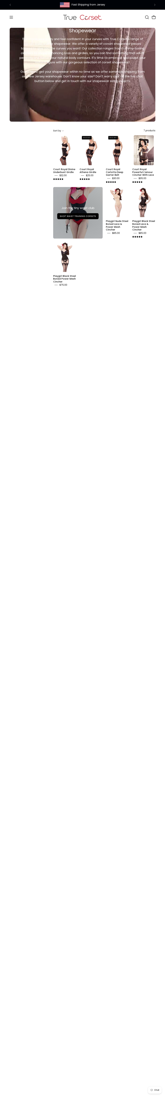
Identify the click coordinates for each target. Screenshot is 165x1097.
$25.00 (89, 175)
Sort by (57, 130)
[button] (146, 17)
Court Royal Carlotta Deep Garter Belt (114, 172)
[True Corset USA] (82, 17)
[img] (58, 179)
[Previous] (10, 4)
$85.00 (116, 233)
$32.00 (63, 175)
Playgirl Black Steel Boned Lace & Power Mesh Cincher (143, 225)
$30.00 (116, 178)
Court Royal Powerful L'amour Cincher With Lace (143, 172)
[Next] (154, 4)
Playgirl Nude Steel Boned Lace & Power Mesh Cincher (117, 225)
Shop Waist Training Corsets (78, 216)
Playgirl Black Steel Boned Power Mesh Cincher (64, 278)
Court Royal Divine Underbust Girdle (64, 171)
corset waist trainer (38, 44)
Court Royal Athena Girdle (88, 171)
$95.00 (142, 178)
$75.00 (63, 285)
